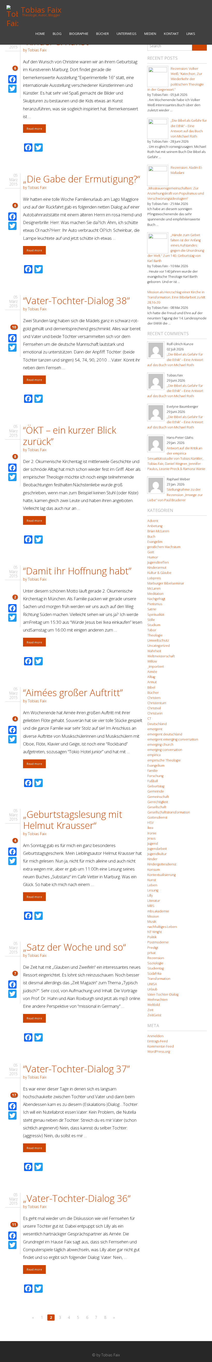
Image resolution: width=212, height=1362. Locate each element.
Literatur (153, 900)
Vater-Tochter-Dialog (162, 994)
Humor (152, 557)
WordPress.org (158, 1051)
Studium (153, 625)
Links (190, 33)
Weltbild (153, 1005)
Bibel (151, 687)
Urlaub (152, 989)
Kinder (152, 859)
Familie (152, 770)
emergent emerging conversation (172, 739)
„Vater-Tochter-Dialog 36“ (77, 1198)
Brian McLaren (158, 531)
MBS (150, 906)
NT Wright (154, 932)
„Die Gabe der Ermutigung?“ (81, 179)
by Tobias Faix (35, 50)
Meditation (155, 593)
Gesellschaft (156, 807)
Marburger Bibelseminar (165, 583)
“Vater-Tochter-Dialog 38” (76, 300)
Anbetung (154, 526)
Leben (152, 885)
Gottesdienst (157, 817)
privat (151, 953)
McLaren (154, 588)
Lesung (152, 890)
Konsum (153, 869)
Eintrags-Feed (157, 1041)
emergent (154, 729)
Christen (153, 698)
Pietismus (154, 604)
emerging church (160, 744)
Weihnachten (157, 999)
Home (40, 33)
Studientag (155, 968)
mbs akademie (158, 911)
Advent (152, 521)
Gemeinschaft (158, 797)
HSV (150, 822)
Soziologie (155, 963)
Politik (151, 937)
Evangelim (154, 542)
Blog (57, 33)
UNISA (152, 984)
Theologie (155, 635)
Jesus (151, 838)
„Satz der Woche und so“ (74, 947)
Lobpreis (154, 578)
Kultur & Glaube (159, 573)
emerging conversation (164, 750)
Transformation (158, 978)
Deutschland (157, 724)
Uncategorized (158, 645)
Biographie (78, 33)
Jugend (152, 843)
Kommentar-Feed (160, 1046)
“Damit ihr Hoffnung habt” (77, 571)
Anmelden (155, 1036)
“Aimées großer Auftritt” (73, 692)
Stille (151, 620)
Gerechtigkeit (157, 802)
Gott (150, 552)
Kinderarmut (156, 567)
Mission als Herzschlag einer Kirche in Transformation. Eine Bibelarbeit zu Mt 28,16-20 (176, 297)
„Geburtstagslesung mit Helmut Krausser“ (72, 820)
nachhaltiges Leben (162, 927)
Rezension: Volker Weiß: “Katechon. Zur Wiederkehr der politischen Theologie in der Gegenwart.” (175, 79)
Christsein (155, 713)
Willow (152, 661)
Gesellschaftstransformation (168, 812)
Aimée (152, 672)
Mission (153, 916)
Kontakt (171, 33)
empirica (154, 755)
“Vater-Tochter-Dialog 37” (76, 1069)
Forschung (155, 776)
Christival (154, 708)
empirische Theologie (164, 760)
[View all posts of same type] (14, 57)
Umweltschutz (158, 640)
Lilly (150, 895)
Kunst (151, 880)
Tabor (151, 630)
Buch (151, 536)
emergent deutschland (164, 734)
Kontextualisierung (161, 875)
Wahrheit (154, 651)
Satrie (151, 609)
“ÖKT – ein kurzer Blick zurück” (69, 436)
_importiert (155, 666)
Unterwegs (127, 33)
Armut (152, 682)
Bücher (102, 33)
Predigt (152, 947)
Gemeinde (155, 791)
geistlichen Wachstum (163, 547)
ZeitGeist (154, 1015)
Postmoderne (158, 942)
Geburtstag (155, 786)
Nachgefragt (156, 599)
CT (149, 718)
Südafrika (154, 973)
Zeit (150, 1010)
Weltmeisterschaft (161, 656)
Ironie (151, 833)
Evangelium (155, 765)
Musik (151, 921)
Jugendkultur (157, 854)
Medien (150, 33)
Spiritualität (155, 614)
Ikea (150, 828)
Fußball (152, 781)
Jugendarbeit (157, 849)
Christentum (156, 703)
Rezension (155, 958)
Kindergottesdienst (161, 864)
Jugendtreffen (158, 562)
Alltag (151, 677)
